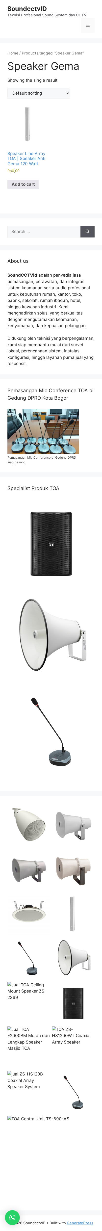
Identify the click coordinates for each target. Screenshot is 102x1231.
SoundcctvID (27, 8)
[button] (12, 1217)
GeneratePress (80, 1223)
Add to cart (23, 184)
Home (12, 53)
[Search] (87, 232)
